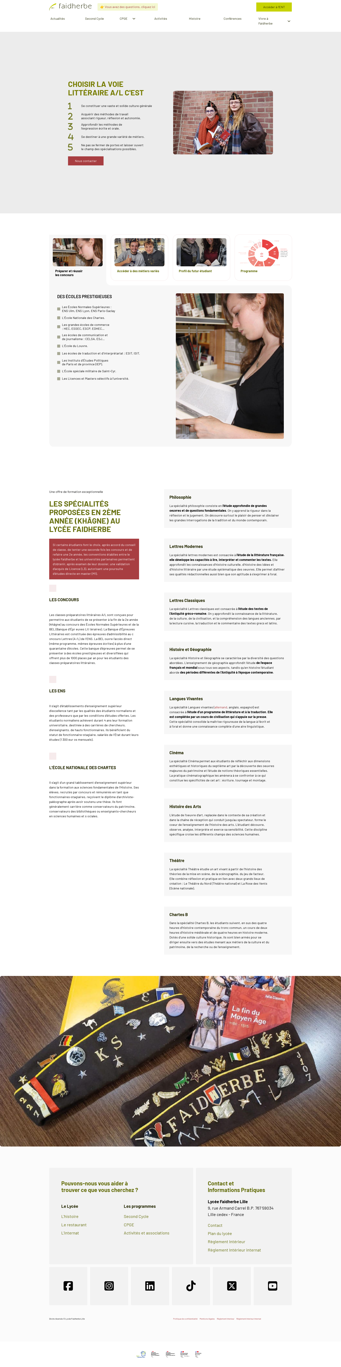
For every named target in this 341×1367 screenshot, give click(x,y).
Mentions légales (207, 1318)
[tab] (77, 258)
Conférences (233, 18)
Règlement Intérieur (226, 1241)
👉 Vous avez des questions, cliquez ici (127, 7)
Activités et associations (146, 1233)
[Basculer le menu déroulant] (134, 18)
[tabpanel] (170, 366)
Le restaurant (74, 1224)
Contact (215, 1225)
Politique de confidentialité (185, 1318)
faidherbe (75, 7)
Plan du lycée (220, 1233)
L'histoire (70, 1216)
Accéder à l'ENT (274, 7)
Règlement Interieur (225, 1318)
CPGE (129, 1224)
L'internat (70, 1233)
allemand (221, 707)
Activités (160, 18)
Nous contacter (86, 161)
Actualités (57, 18)
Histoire (195, 18)
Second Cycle (94, 18)
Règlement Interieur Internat (248, 1318)
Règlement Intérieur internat (234, 1250)
